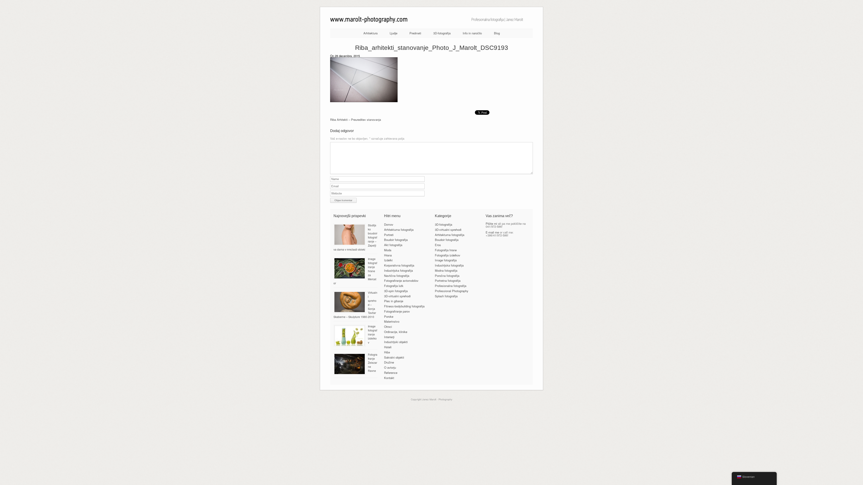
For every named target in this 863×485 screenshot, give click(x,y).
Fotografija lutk (393, 286)
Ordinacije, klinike (395, 332)
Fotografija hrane (446, 250)
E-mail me (492, 232)
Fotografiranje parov (397, 311)
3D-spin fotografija (396, 291)
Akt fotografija (393, 245)
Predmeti (415, 33)
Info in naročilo (472, 33)
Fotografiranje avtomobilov (401, 280)
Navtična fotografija (396, 275)
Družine (389, 362)
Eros (438, 245)
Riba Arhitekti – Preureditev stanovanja (355, 119)
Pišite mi (491, 223)
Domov (388, 224)
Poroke (388, 316)
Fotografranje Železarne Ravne (372, 363)
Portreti (389, 235)
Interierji (389, 337)
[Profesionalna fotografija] (431, 22)
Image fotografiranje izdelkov (372, 334)
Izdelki (388, 260)
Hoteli (387, 347)
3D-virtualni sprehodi (397, 296)
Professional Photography (451, 291)
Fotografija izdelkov (447, 255)
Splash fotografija (446, 296)
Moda (387, 250)
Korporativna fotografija (399, 265)
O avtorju (390, 367)
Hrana (388, 255)
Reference (390, 372)
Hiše (387, 352)
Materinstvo (391, 321)
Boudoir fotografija (396, 240)
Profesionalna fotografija (450, 286)
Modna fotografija (446, 270)
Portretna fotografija (447, 280)
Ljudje (393, 33)
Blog (497, 33)
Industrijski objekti (396, 342)
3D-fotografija (442, 33)
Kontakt (389, 378)
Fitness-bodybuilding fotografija (404, 306)
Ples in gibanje (393, 301)
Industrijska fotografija (398, 270)
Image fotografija (446, 260)
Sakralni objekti (394, 357)
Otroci (388, 326)
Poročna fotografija (447, 275)
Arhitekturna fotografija (399, 229)
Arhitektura (370, 33)
